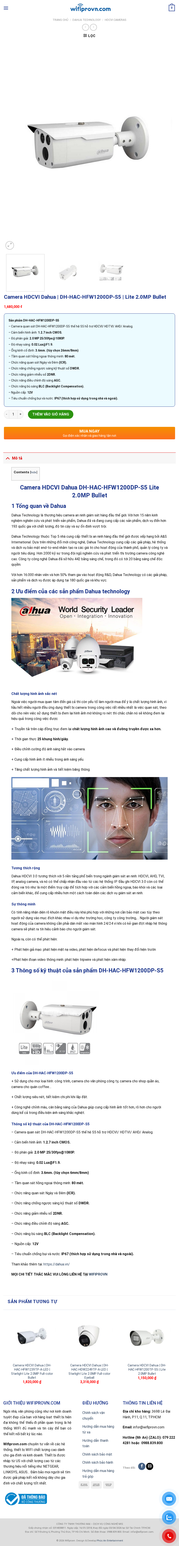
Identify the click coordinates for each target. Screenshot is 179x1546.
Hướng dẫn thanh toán (95, 1443)
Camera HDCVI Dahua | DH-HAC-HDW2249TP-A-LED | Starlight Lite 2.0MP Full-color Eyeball (89, 1372)
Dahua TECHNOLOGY (86, 19)
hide (33, 472)
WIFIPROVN (98, 1274)
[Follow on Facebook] (141, 1466)
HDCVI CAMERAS (115, 19)
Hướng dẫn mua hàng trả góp (98, 1474)
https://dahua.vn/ (56, 1264)
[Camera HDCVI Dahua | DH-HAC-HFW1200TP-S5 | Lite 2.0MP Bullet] (146, 1336)
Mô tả (17, 458)
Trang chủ (60, 19)
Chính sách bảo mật (97, 1454)
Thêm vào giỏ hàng (50, 414)
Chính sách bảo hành (97, 1462)
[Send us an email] (149, 1466)
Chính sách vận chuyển (93, 1416)
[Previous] (13, 146)
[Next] (166, 146)
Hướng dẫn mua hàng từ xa (98, 1429)
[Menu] (6, 8)
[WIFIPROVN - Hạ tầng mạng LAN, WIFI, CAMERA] (89, 8)
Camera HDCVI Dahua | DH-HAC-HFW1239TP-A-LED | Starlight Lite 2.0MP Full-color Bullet (32, 1372)
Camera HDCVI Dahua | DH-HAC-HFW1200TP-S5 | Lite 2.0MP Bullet (147, 1369)
